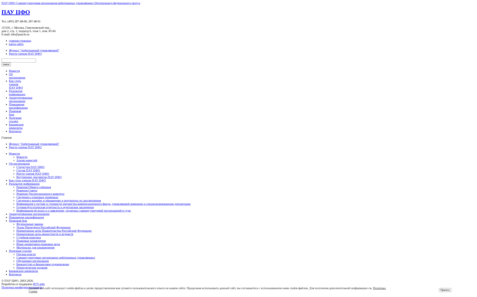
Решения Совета (26, 190)
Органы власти (26, 254)
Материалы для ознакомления (35, 247)
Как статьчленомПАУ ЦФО (16, 84)
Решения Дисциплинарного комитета (40, 193)
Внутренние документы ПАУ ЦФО (39, 177)
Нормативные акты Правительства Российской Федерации (54, 230)
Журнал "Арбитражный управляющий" (34, 50)
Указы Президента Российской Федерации (43, 227)
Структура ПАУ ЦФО (30, 167)
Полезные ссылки (20, 250)
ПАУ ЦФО (15, 12)
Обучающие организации (32, 261)
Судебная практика (28, 237)
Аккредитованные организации (29, 214)
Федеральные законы (29, 224)
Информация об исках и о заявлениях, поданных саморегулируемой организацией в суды (73, 210)
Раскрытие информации (24, 183)
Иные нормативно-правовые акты (38, 244)
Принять (445, 290)
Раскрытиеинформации (17, 92)
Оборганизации (17, 76)
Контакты (15, 131)
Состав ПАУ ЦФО (28, 170)
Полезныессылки (15, 119)
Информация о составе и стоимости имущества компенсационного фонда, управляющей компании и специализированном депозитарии (103, 204)
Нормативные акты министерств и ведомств (44, 234)
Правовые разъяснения (31, 240)
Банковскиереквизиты (16, 126)
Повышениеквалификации (18, 106)
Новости (14, 70)
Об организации (19, 163)
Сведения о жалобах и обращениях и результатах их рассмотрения (58, 200)
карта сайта (16, 44)
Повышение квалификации (26, 217)
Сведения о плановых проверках (37, 197)
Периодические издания (31, 267)
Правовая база (18, 220)
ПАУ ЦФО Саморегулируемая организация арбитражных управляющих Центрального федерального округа (70, 3)
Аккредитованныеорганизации (20, 99)
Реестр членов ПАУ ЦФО (25, 53)
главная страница (20, 40)
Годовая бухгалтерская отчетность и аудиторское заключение (55, 207)
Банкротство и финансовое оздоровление (42, 264)
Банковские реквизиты (23, 271)
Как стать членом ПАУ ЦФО (27, 180)
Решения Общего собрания (33, 187)
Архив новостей (26, 160)
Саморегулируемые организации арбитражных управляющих (55, 257)
